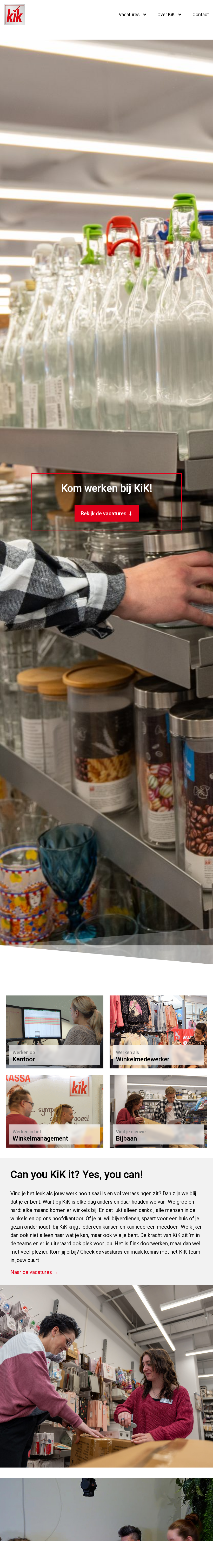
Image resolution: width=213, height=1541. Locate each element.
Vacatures (129, 14)
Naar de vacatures (137, 1056)
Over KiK (166, 14)
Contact (200, 14)
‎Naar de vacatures (34, 1056)
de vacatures (109, 1252)
